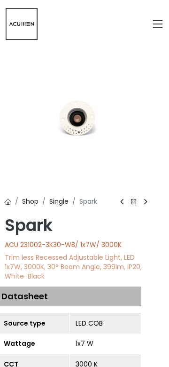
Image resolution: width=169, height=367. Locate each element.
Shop (30, 201)
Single (59, 201)
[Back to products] (133, 202)
